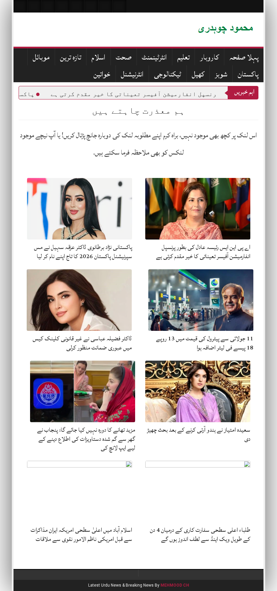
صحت (123, 57)
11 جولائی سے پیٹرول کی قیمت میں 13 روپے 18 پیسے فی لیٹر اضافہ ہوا (204, 343)
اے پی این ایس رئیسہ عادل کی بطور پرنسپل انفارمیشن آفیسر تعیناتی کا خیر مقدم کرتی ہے (203, 251)
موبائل (41, 57)
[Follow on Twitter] (48, 6)
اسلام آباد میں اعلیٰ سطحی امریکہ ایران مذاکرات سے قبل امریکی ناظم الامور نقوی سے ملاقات (81, 534)
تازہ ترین (70, 57)
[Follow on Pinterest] (77, 6)
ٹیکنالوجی (167, 74)
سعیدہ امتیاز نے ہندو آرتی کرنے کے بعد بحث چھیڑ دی (198, 434)
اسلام (98, 57)
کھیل (198, 74)
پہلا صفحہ (243, 57)
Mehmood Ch (174, 585)
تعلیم (183, 57)
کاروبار (209, 57)
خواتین (102, 74)
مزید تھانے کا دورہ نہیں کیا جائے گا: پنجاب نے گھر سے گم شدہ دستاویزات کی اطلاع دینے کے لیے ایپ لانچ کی (86, 439)
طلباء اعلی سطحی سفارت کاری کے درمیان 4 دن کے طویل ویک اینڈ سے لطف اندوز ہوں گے (200, 534)
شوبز (221, 74)
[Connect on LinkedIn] (91, 6)
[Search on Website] (20, 6)
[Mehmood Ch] (174, 30)
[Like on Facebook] (34, 6)
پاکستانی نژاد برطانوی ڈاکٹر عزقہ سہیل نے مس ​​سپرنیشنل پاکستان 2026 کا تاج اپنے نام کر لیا (82, 251)
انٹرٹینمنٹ (154, 57)
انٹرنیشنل (132, 74)
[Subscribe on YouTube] (63, 6)
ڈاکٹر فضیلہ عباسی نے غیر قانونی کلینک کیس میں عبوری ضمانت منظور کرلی (82, 343)
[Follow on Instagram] (119, 6)
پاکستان (248, 74)
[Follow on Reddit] (105, 6)
